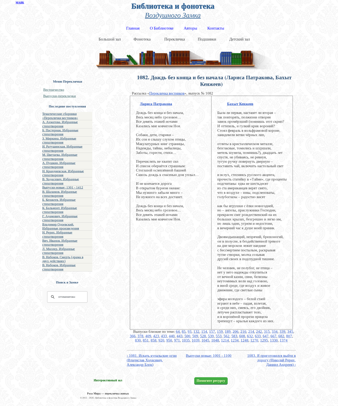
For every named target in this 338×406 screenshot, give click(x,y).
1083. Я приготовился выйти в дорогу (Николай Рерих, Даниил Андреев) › (271, 360)
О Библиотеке (161, 28)
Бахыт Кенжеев (240, 104)
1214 (225, 340)
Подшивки (207, 39)
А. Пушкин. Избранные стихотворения (59, 165)
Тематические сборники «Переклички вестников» (60, 116)
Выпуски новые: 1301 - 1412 (62, 187)
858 (153, 340)
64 (178, 331)
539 (211, 336)
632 (250, 336)
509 (195, 336)
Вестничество (53, 90)
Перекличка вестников (166, 93)
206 (235, 331)
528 (203, 336)
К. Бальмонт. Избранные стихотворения (59, 210)
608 (242, 336)
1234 (235, 340)
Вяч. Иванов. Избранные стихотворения (59, 242)
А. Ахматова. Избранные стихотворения (60, 124)
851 (146, 340)
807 (289, 336)
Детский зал (239, 39)
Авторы (190, 28)
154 (204, 331)
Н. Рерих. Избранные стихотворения (57, 234)
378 (140, 336)
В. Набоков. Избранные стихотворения (59, 267)
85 (184, 331)
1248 (244, 340)
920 (161, 340)
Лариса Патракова (156, 104)
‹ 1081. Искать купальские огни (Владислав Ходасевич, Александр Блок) (152, 360)
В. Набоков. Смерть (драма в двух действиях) (62, 259)
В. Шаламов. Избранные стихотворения (59, 194)
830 (138, 340)
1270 (254, 340)
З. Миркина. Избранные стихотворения (59, 140)
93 (189, 331)
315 (267, 331)
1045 (205, 340)
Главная (133, 28)
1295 (264, 340)
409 (148, 336)
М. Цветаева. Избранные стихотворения (59, 157)
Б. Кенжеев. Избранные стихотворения (59, 202)
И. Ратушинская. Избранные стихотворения (62, 148)
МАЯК (20, 2)
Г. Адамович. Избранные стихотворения (60, 218)
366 (133, 336)
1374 (284, 340)
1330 (274, 340)
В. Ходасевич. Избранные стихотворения (60, 181)
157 (212, 331)
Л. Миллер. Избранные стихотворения (58, 251)
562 (226, 336)
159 (220, 331)
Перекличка (174, 39)
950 (169, 340)
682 (281, 336)
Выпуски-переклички (59, 96)
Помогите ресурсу (211, 381)
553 (219, 336)
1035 (186, 340)
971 (177, 340)
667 (273, 336)
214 (251, 331)
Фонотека (142, 39)
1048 (215, 340)
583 (234, 336)
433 (164, 336)
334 (275, 331)
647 (266, 336)
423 (156, 336)
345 (290, 331)
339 (282, 331)
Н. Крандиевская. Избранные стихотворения (63, 173)
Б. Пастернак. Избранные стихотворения (60, 132)
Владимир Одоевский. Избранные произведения (60, 226)
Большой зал (110, 39)
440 (172, 336)
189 (228, 331)
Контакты (215, 28)
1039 (196, 340)
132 (196, 331)
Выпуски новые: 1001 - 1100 (208, 356)
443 (179, 336)
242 (259, 331)
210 (243, 331)
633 (258, 336)
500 (187, 336)
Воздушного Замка (173, 15)
